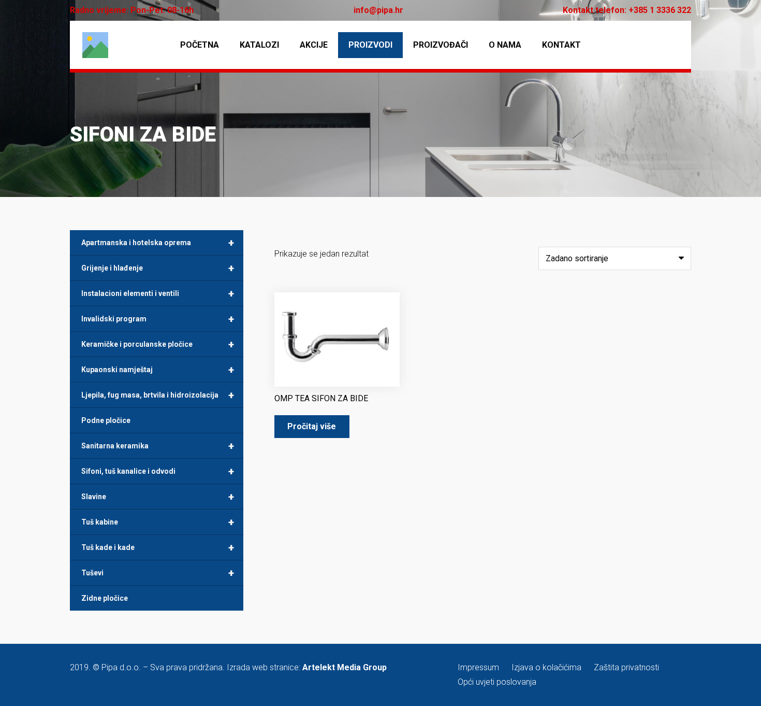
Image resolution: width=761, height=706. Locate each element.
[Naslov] (95, 45)
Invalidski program (157, 319)
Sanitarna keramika (157, 446)
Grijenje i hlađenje (157, 268)
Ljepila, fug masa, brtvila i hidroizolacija (157, 395)
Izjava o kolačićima (546, 667)
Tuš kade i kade (157, 547)
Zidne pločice (104, 598)
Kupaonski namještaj (157, 369)
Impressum (478, 667)
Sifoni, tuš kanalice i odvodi (157, 471)
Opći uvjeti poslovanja (497, 682)
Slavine (157, 496)
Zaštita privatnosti (626, 667)
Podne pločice (105, 420)
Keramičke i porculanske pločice (157, 344)
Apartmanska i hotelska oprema (157, 242)
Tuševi (157, 573)
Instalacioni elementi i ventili (157, 293)
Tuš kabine (157, 522)
